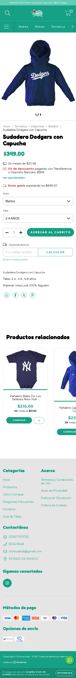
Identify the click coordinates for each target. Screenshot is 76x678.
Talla (5, 210)
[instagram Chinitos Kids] (7, 583)
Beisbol (53, 126)
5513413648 (16, 544)
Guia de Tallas (12, 516)
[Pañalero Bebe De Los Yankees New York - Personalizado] (39, 420)
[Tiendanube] (15, 662)
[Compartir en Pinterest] (32, 296)
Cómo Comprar (13, 494)
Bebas (39, 26)
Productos (10, 487)
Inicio (6, 126)
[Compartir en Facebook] (15, 296)
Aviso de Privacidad (54, 490)
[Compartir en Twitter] (24, 296)
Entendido (64, 673)
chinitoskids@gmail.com (25, 551)
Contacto (9, 509)
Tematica (58, 26)
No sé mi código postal (15, 259)
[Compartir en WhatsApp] (7, 295)
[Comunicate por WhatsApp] (69, 660)
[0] (68, 14)
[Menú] (6, 27)
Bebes (23, 26)
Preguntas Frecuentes (18, 502)
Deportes (37, 126)
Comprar (19, 420)
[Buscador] (7, 13)
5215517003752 (19, 536)
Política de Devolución (56, 498)
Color (6, 193)
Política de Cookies (54, 505)
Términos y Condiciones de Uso (57, 481)
